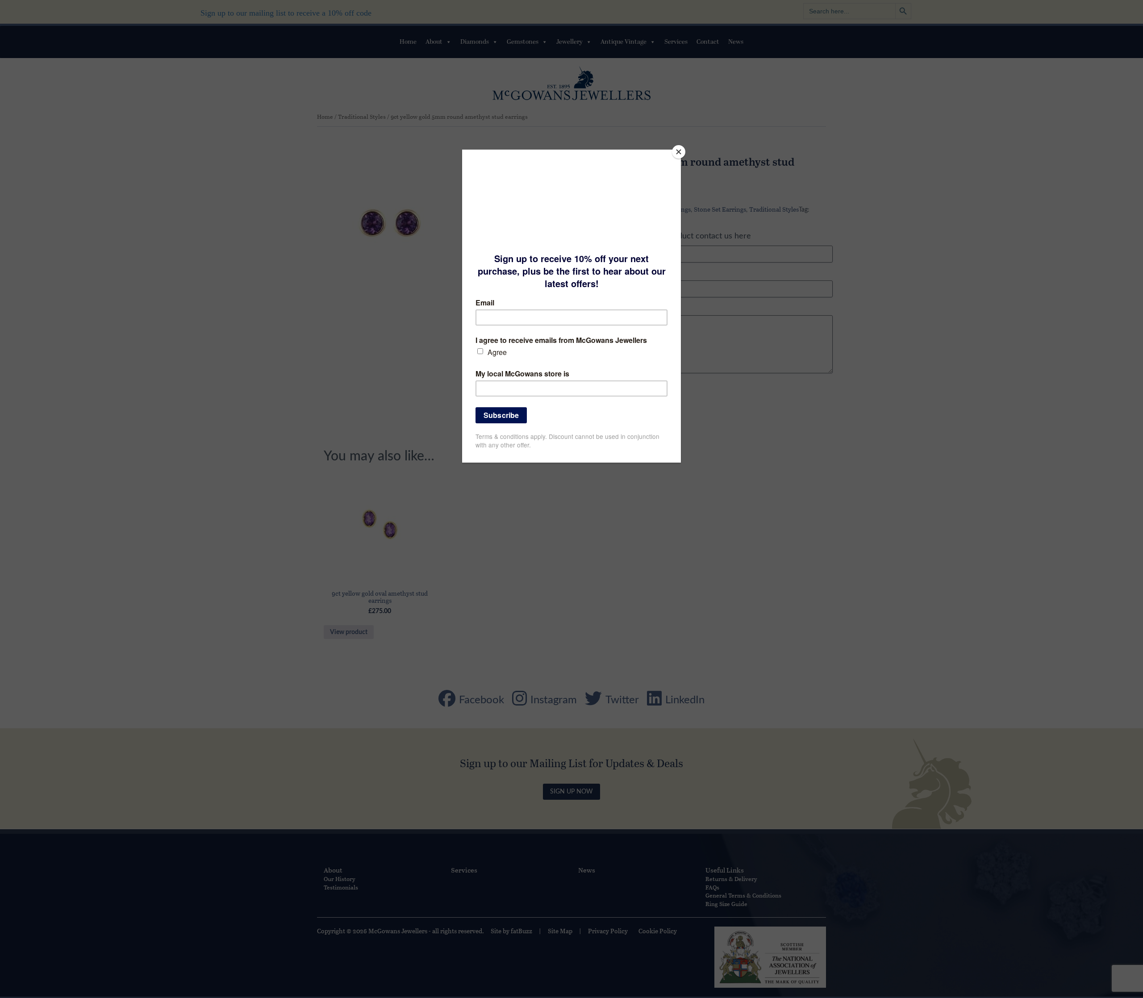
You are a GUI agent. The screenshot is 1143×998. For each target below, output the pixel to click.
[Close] (678, 152)
